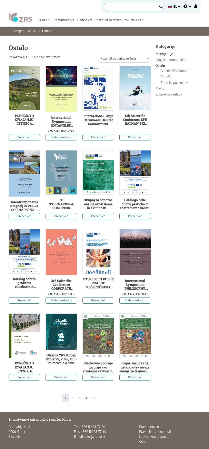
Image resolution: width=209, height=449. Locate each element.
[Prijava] (195, 6)
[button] (174, 7)
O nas (43, 20)
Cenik (143, 441)
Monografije (164, 54)
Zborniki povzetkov (174, 83)
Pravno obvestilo (151, 427)
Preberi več (24, 137)
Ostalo (160, 66)
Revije (160, 89)
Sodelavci (84, 20)
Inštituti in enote (108, 20)
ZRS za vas (132, 20)
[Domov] (20, 17)
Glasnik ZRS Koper (174, 71)
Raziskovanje (63, 20)
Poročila (166, 77)
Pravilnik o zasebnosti (155, 432)
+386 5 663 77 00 (92, 427)
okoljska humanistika (171, 60)
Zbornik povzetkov (169, 94)
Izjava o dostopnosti (153, 437)
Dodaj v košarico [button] (61, 137)
